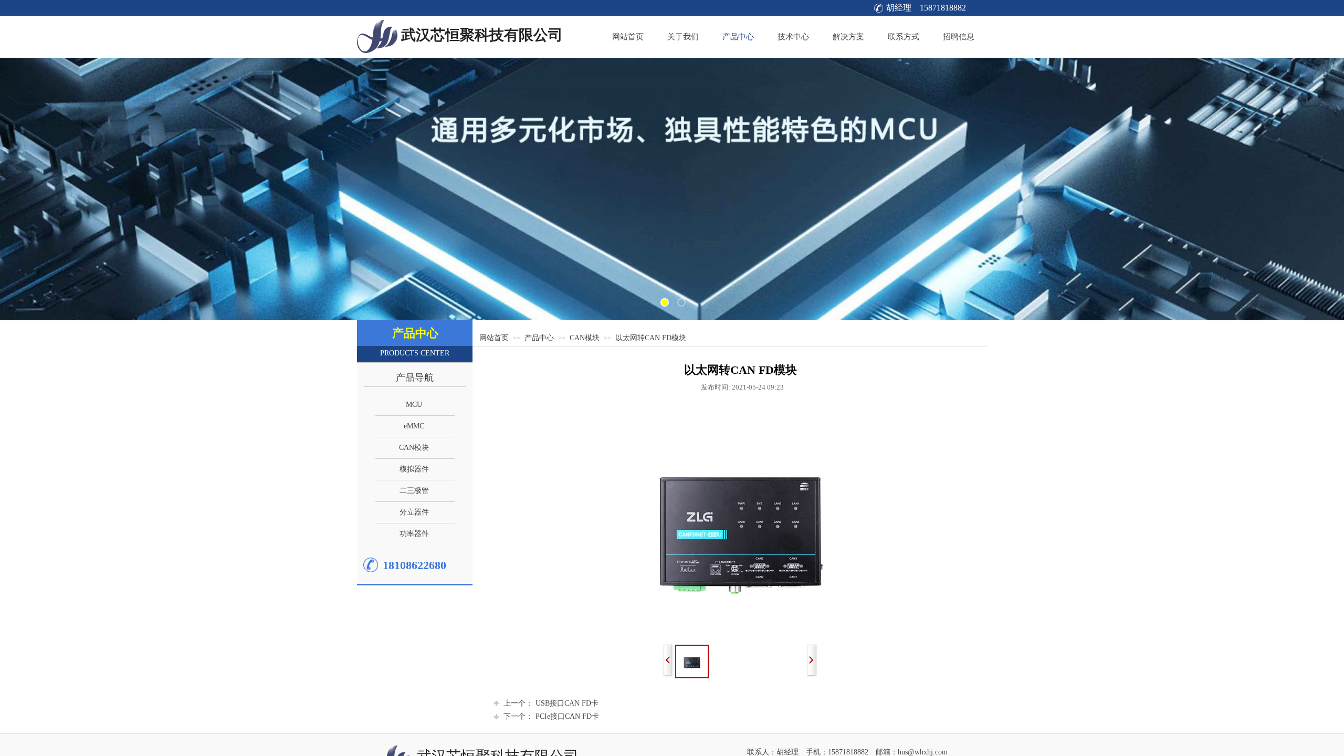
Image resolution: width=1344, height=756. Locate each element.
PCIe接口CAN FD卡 (551, 716)
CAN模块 (585, 338)
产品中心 (539, 338)
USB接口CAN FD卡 (550, 703)
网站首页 (494, 338)
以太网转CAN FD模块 (650, 338)
